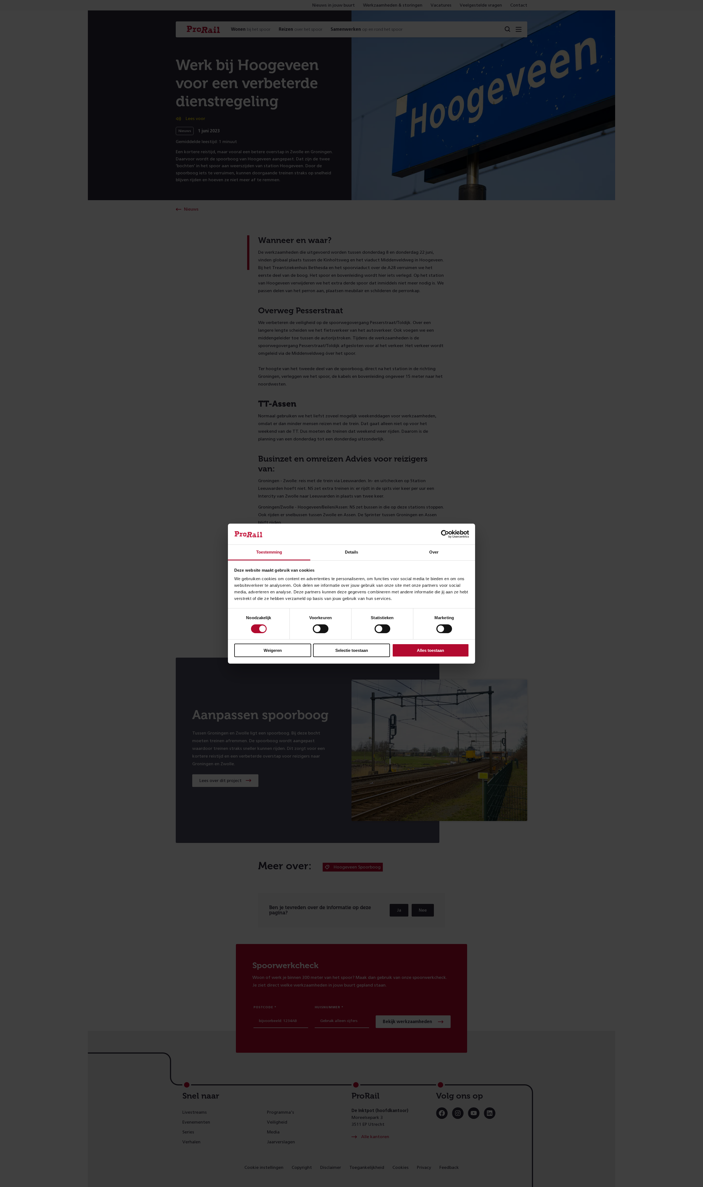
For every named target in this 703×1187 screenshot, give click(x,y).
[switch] (320, 628)
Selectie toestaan (351, 650)
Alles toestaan (430, 650)
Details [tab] (351, 552)
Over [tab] (434, 552)
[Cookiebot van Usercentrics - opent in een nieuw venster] (445, 534)
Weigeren (273, 650)
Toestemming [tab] (269, 552)
